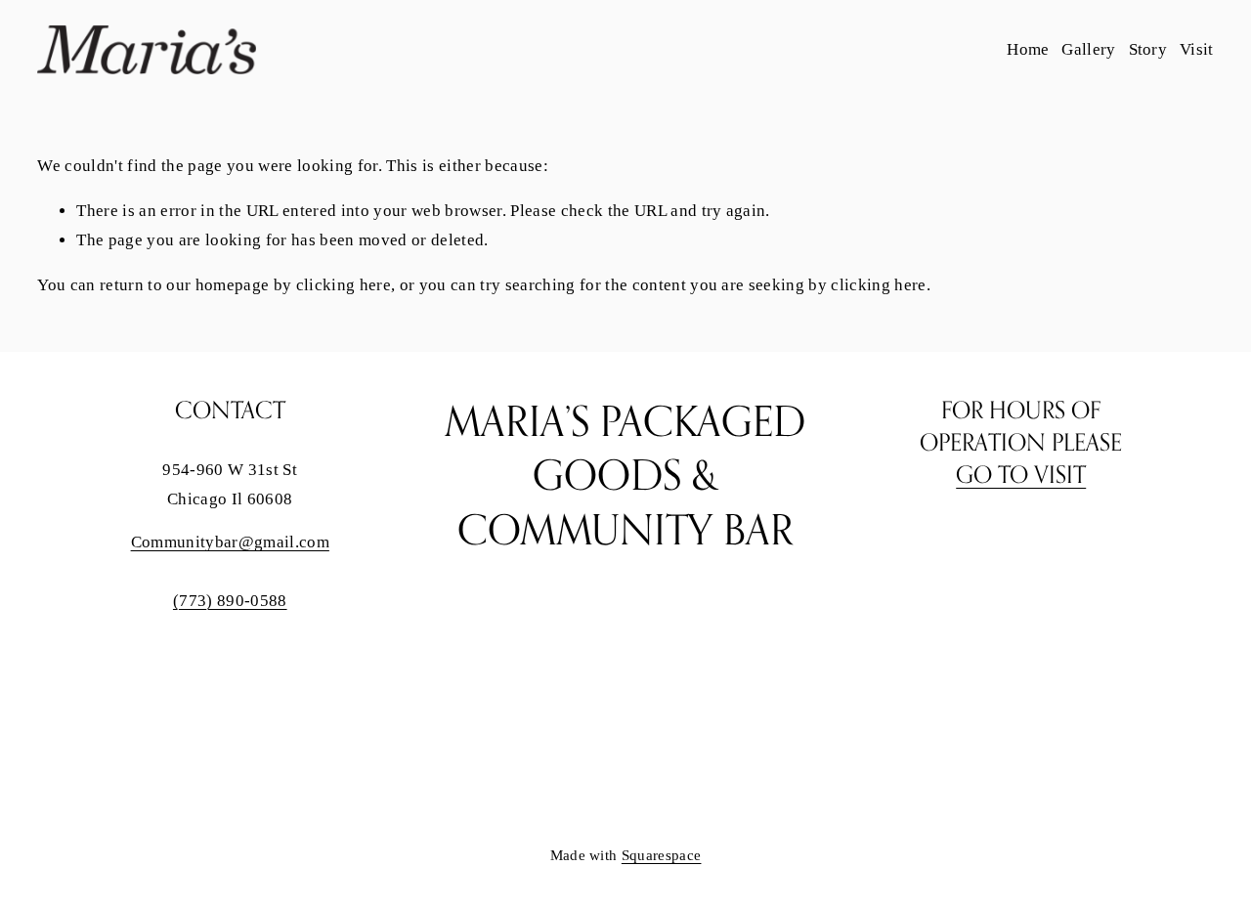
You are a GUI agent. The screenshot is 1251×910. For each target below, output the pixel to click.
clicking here (343, 285)
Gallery (1088, 49)
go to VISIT (1021, 474)
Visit (1197, 49)
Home (1028, 49)
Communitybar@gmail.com (230, 542)
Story (1148, 49)
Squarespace (662, 855)
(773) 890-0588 (230, 600)
